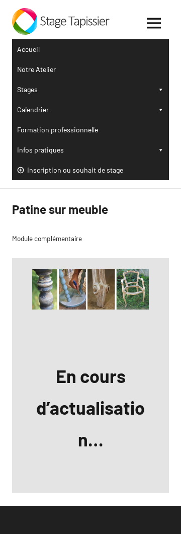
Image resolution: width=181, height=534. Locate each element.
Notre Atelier (36, 69)
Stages (27, 89)
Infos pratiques (40, 149)
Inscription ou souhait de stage (75, 170)
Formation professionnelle (57, 129)
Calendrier (33, 109)
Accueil (28, 49)
